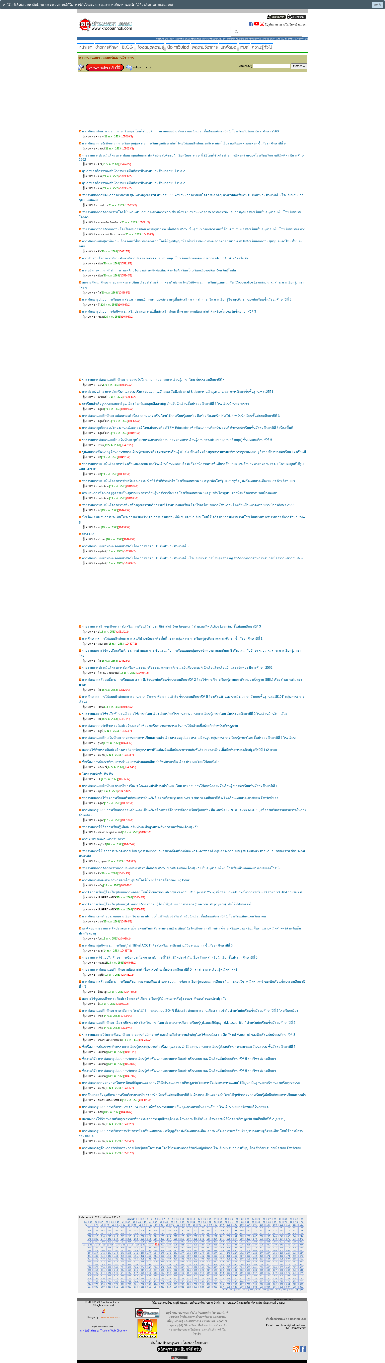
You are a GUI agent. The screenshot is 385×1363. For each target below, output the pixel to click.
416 (123, 1253)
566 (242, 1264)
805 (295, 1284)
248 (109, 1239)
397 (215, 1250)
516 (129, 1261)
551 (142, 1264)
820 (175, 1287)
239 (268, 1236)
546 (109, 1264)
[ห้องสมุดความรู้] (150, 49)
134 (228, 1228)
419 (142, 1253)
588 (169, 1267)
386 (142, 1250)
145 (301, 1228)
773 (301, 1281)
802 (275, 1284)
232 (222, 1236)
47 (156, 1222)
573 (288, 1264)
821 (182, 1287)
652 (156, 1273)
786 (169, 1284)
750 (149, 1281)
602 (261, 1267)
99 (216, 1225)
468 (248, 1256)
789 (189, 1284)
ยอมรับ (377, 4)
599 (242, 1267)
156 (156, 1230)
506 (281, 1259)
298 (222, 1242)
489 (169, 1259)
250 (123, 1239)
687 (169, 1276)
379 (96, 1250)
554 (162, 1264)
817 (156, 1287)
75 (86, 1225)
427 (195, 1253)
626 (202, 1270)
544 (96, 1264)
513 (109, 1261)
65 (253, 1222)
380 (103, 1250)
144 (295, 1228)
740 (301, 1278)
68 (269, 1222)
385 (136, 1250)
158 (169, 1230)
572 (281, 1264)
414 (109, 1253)
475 (295, 1256)
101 (228, 1225)
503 (261, 1259)
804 (288, 1284)
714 (129, 1278)
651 (149, 1273)
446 (103, 1256)
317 (124, 1245)
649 (136, 1273)
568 (255, 1264)
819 (169, 1287)
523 (175, 1261)
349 (116, 1247)
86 (145, 1225)
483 (129, 1259)
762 (228, 1281)
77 (97, 1225)
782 (142, 1284)
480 (109, 1259)
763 (235, 1281)
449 (123, 1256)
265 (222, 1239)
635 (261, 1270)
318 (131, 1245)
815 (142, 1287)
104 (248, 1225)
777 (109, 1284)
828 (228, 1287)
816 (149, 1287)
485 (142, 1259)
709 (96, 1278)
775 (96, 1284)
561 (209, 1264)
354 (149, 1247)
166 (222, 1230)
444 (89, 1256)
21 (237, 1219)
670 (275, 1273)
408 (288, 1250)
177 (295, 1230)
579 (109, 1267)
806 (301, 1284)
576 (89, 1267)
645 (109, 1273)
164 (209, 1230)
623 (182, 1270)
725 (202, 1278)
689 (182, 1276)
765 (248, 1281)
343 (295, 1245)
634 (255, 1270)
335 (242, 1245)
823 (195, 1287)
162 (195, 1230)
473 (281, 1256)
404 (261, 1250)
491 (182, 1259)
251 (129, 1239)
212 (89, 1236)
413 (103, 1253)
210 (295, 1233)
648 (129, 1273)
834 (268, 1287)
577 (96, 1267)
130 (202, 1228)
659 (202, 1273)
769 (275, 1281)
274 (281, 1239)
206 (268, 1233)
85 (140, 1225)
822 (189, 1287)
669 (268, 1273)
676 (96, 1276)
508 (295, 1259)
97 (205, 1225)
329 (202, 1245)
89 (162, 1225)
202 (242, 1233)
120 (136, 1228)
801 (268, 1284)
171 (255, 1230)
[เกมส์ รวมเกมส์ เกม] (244, 49)
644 (103, 1273)
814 (136, 1287)
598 (235, 1267)
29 (280, 1219)
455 (162, 1256)
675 (89, 1276)
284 (129, 1242)
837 (288, 1287)
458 (182, 1256)
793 (215, 1284)
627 (209, 1270)
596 (222, 1267)
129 (195, 1228)
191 (169, 1233)
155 (149, 1230)
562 (215, 1264)
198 (215, 1233)
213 (96, 1236)
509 (301, 1259)
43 (134, 1222)
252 (136, 1239)
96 (200, 1225)
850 (291, 1290)
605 (281, 1267)
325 (175, 1245)
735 (268, 1278)
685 (156, 1276)
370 (255, 1247)
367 (235, 1247)
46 (150, 1222)
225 (175, 1236)
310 (301, 1242)
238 (261, 1236)
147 (96, 1230)
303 (255, 1242)
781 (136, 1284)
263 (209, 1239)
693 (209, 1276)
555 (169, 1264)
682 (136, 1276)
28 (275, 1219)
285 (136, 1242)
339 (268, 1245)
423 (169, 1253)
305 (268, 1242)
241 (281, 1236)
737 (281, 1278)
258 (175, 1239)
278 (89, 1242)
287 (149, 1242)
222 (156, 1236)
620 (162, 1270)
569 (261, 1264)
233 (228, 1236)
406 (275, 1250)
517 (136, 1261)
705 (288, 1276)
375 (288, 1247)
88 (156, 1225)
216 (116, 1236)
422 (162, 1253)
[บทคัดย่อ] (228, 49)
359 (182, 1247)
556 (175, 1264)
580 (116, 1267)
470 (261, 1256)
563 (222, 1264)
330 (209, 1245)
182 (109, 1233)
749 (142, 1281)
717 (149, 1278)
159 (175, 1230)
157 (162, 1230)
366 (228, 1247)
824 (202, 1287)
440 (281, 1253)
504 (268, 1259)
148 (103, 1230)
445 (96, 1256)
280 (103, 1242)
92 (178, 1225)
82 (124, 1225)
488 (162, 1259)
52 (183, 1222)
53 (188, 1222)
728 (222, 1278)
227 (189, 1236)
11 (183, 1219)
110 (288, 1225)
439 (275, 1253)
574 (295, 1264)
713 (123, 1278)
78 (102, 1225)
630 (228, 1270)
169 (242, 1230)
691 (195, 1276)
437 (261, 1253)
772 (295, 1281)
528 (209, 1261)
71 (286, 1222)
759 (209, 1281)
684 (149, 1276)
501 (248, 1259)
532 (235, 1261)
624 (189, 1270)
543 (89, 1264)
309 (295, 1242)
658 (195, 1273)
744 (109, 1281)
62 (237, 1222)
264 (215, 1239)
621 (169, 1270)
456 (169, 1256)
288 (156, 1242)
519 (149, 1261)
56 (204, 1222)
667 (255, 1273)
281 (109, 1242)
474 (288, 1256)
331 (215, 1245)
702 (268, 1276)
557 (182, 1264)
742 (96, 1281)
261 (195, 1239)
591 (189, 1267)
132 (215, 1228)
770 (281, 1281)
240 (275, 1236)
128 (189, 1228)
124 (162, 1228)
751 (156, 1281)
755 (182, 1281)
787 (175, 1284)
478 (96, 1259)
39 (112, 1222)
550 (136, 1264)
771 (288, 1281)
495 (209, 1259)
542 (301, 1261)
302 (248, 1242)
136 (242, 1228)
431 (222, 1253)
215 (109, 1236)
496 (215, 1259)
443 (301, 1253)
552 (149, 1264)
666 (248, 1273)
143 (288, 1228)
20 (231, 1219)
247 (103, 1239)
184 (123, 1233)
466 (235, 1256)
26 (264, 1219)
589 (175, 1267)
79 (107, 1225)
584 (142, 1267)
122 (149, 1228)
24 (253, 1219)
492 (189, 1259)
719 (162, 1278)
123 (156, 1228)
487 (156, 1259)
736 (275, 1278)
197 (209, 1233)
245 (89, 1239)
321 (151, 1245)
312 (91, 1245)
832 (255, 1287)
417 (129, 1253)
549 (129, 1264)
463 (215, 1256)
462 (209, 1256)
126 (175, 1228)
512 (103, 1261)
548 (123, 1264)
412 (96, 1253)
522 (169, 1261)
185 (129, 1233)
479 (103, 1259)
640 (295, 1270)
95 (194, 1225)
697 (235, 1276)
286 (142, 1242)
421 (156, 1253)
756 (189, 1281)
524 (182, 1261)
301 (242, 1242)
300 (235, 1242)
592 (195, 1267)
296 (209, 1242)
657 (189, 1273)
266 (228, 1239)
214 (103, 1236)
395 (202, 1250)
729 (228, 1278)
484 (136, 1259)
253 (142, 1239)
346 (96, 1247)
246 (96, 1239)
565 (235, 1264)
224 (169, 1236)
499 (235, 1259)
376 (295, 1247)
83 (129, 1225)
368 (242, 1247)
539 (281, 1261)
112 (301, 1225)
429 (209, 1253)
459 (189, 1256)
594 (209, 1267)
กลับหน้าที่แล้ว (143, 67)
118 (123, 1228)
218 (129, 1236)
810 (109, 1287)
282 (116, 1242)
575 (301, 1264)
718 (156, 1278)
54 (193, 1222)
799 (255, 1284)
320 (144, 1245)
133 (222, 1228)
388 (156, 1250)
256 (162, 1239)
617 (142, 1270)
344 (301, 1245)
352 (136, 1247)
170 (248, 1230)
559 (195, 1264)
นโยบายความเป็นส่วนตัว (159, 4)
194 (189, 1233)
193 (182, 1233)
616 (136, 1270)
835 (275, 1287)
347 (103, 1247)
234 (235, 1236)
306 (275, 1242)
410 (301, 1250)
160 (182, 1230)
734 (261, 1278)
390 (169, 1250)
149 (109, 1230)
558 (189, 1264)
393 (189, 1250)
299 (228, 1242)
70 (280, 1222)
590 (182, 1267)
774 (89, 1284)
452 (142, 1256)
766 (255, 1281)
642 (89, 1273)
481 (116, 1259)
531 (228, 1261)
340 (275, 1245)
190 (162, 1233)
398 (222, 1250)
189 (156, 1233)
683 (142, 1276)
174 (275, 1230)
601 (255, 1267)
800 (261, 1284)
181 (103, 1233)
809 (103, 1287)
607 (295, 1267)
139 (261, 1228)
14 (199, 1219)
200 (228, 1233)
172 (261, 1230)
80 (113, 1225)
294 (195, 1242)
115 (103, 1228)
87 (151, 1225)
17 (215, 1219)
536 (261, 1261)
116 (109, 1228)
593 (202, 1267)
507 (288, 1259)
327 (189, 1245)
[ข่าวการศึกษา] (107, 49)
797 (242, 1284)
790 (195, 1284)
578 (103, 1267)
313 (98, 1245)
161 (189, 1230)
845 (258, 1290)
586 (156, 1267)
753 (169, 1281)
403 (255, 1250)
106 (261, 1225)
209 (288, 1233)
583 (136, 1267)
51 (177, 1222)
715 (136, 1278)
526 (195, 1261)
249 (116, 1239)
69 (275, 1222)
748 (136, 1281)
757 (195, 1281)
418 (136, 1253)
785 (162, 1284)
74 (302, 1222)
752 (162, 1281)
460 (195, 1256)
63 (242, 1222)
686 (162, 1276)
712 (116, 1278)
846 (264, 1290)
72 (291, 1222)
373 (275, 1247)
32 (296, 1219)
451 (136, 1256)
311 (85, 1245)
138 (255, 1228)
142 (281, 1228)
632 (242, 1270)
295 (202, 1242)
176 (288, 1230)
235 (242, 1236)
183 (116, 1233)
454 (156, 1256)
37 (101, 1222)
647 (123, 1273)
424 (175, 1253)
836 (281, 1287)
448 (116, 1256)
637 (275, 1270)
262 (202, 1239)
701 (261, 1276)
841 (231, 1290)
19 (226, 1219)
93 (183, 1225)
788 (182, 1284)
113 (89, 1228)
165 (215, 1230)
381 (109, 1250)
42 (129, 1222)
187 (142, 1233)
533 (242, 1261)
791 (202, 1284)
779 (123, 1284)
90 (167, 1225)
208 (281, 1233)
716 (142, 1278)
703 (275, 1276)
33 (302, 1219)
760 (215, 1281)
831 (248, 1287)
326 (182, 1245)
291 (175, 1242)
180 (96, 1233)
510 (89, 1261)
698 (242, 1276)
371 (261, 1247)
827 (222, 1287)
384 (129, 1250)
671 (281, 1273)
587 (162, 1267)
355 (156, 1247)
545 (103, 1264)
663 (228, 1273)
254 (149, 1239)
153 (136, 1230)
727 (215, 1278)
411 (89, 1253)
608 (301, 1267)
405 (268, 1250)
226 (182, 1236)
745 (116, 1281)
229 (202, 1236)
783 (149, 1284)
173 (268, 1230)
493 (195, 1259)
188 (149, 1233)
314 (104, 1245)
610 (96, 1270)
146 (89, 1230)
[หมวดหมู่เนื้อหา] (177, 49)
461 (202, 1256)
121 (142, 1228)
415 (116, 1253)
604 (275, 1267)
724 (195, 1278)
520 (156, 1261)
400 (235, 1250)
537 (268, 1261)
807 (89, 1287)
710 (103, 1278)
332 (222, 1245)
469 (255, 1256)
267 (235, 1239)
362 (202, 1247)
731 (242, 1278)
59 (221, 1222)
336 (248, 1245)
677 (103, 1276)
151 (123, 1230)
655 (175, 1273)
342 (288, 1245)
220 (142, 1236)
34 (85, 1222)
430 (215, 1253)
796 (235, 1284)
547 (116, 1264)
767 (261, 1281)
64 (248, 1222)
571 (275, 1264)
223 (162, 1236)
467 (242, 1256)
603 (268, 1267)
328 (195, 1245)
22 (242, 1219)
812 (123, 1287)
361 (195, 1247)
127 (182, 1228)
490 (175, 1259)
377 (301, 1247)
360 (189, 1247)
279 (96, 1242)
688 (175, 1276)
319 (138, 1245)
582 (129, 1267)
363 (209, 1247)
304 (261, 1242)
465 (228, 1256)
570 (268, 1264)
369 (248, 1247)
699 (248, 1276)
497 (222, 1259)
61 (231, 1222)
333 (228, 1245)
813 (129, 1287)
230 (209, 1236)
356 (162, 1247)
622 (175, 1270)
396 (209, 1250)
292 (182, 1242)
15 (204, 1219)
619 (156, 1270)
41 (123, 1222)
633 (248, 1270)
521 (162, 1261)
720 (169, 1278)
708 (89, 1278)
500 (242, 1259)
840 (225, 1290)
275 (288, 1239)
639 (288, 1270)
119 (129, 1228)
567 (248, 1264)
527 (202, 1261)
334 (235, 1245)
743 (103, 1281)
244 (301, 1236)
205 (261, 1233)
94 (189, 1225)
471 (268, 1256)
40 (118, 1222)
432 (228, 1253)
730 (235, 1278)
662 (222, 1273)
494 (202, 1259)
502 (255, 1259)
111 (295, 1225)
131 (209, 1228)
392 (182, 1250)
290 (169, 1242)
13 (193, 1219)
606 (288, 1267)
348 (109, 1247)
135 (235, 1228)
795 (228, 1284)
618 (149, 1270)
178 (301, 1230)
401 (242, 1250)
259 (182, 1239)
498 (228, 1259)
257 (169, 1239)
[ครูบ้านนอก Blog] (127, 49)
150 (116, 1230)
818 (162, 1287)
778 (116, 1284)
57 (210, 1222)
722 (182, 1278)
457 (175, 1256)
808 (96, 1287)
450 (129, 1256)
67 (264, 1222)
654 (169, 1273)
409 (295, 1250)
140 (268, 1228)
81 (118, 1225)
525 (189, 1261)
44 (139, 1222)
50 (172, 1222)
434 (242, 1253)
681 (129, 1276)
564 (228, 1264)
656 (182, 1273)
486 (149, 1259)
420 (149, 1253)
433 (235, 1253)
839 (301, 1287)
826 (215, 1287)
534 (248, 1261)
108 (275, 1225)
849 (284, 1290)
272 (268, 1239)
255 (156, 1239)
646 (116, 1273)
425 (182, 1253)
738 (288, 1278)
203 (248, 1233)
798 (248, 1284)
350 (123, 1247)
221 (149, 1236)
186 (136, 1233)
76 (91, 1225)
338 (261, 1245)
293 (189, 1242)
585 (149, 1267)
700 (255, 1276)
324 (169, 1245)
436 (255, 1253)
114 (96, 1228)
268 (242, 1239)
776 (103, 1284)
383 (123, 1250)
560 (202, 1264)
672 (288, 1273)
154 (142, 1230)
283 (123, 1242)
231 (215, 1236)
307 (281, 1242)
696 (228, 1276)
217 (123, 1236)
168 (235, 1230)
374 (281, 1247)
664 (235, 1273)
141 (275, 1228)
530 (222, 1261)
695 (222, 1276)
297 (215, 1242)
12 (188, 1219)
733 (255, 1278)
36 (96, 1222)
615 (129, 1270)
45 (145, 1222)
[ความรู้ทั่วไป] (262, 49)
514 (116, 1261)
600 (248, 1267)
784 (156, 1284)
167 (228, 1230)
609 (89, 1270)
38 (107, 1222)
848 (278, 1290)
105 (255, 1225)
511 (96, 1261)
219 (136, 1236)
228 (195, 1236)
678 (109, 1276)
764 (242, 1281)
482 (123, 1259)
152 (129, 1230)
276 (295, 1239)
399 (228, 1250)
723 (189, 1278)
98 (210, 1225)
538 (275, 1261)
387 (149, 1250)
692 (202, 1276)
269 (248, 1239)
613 (116, 1270)
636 (268, 1270)
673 (295, 1273)
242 (288, 1236)
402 (248, 1250)
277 (301, 1239)
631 (235, 1270)
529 (215, 1261)
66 (258, 1222)
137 (248, 1228)
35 (91, 1222)
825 (209, 1287)
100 (222, 1225)
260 (189, 1239)
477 (89, 1259)
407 (281, 1250)
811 (116, 1287)
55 (199, 1222)
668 (261, 1273)
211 (301, 1233)
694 (215, 1276)
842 (238, 1290)
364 (215, 1247)
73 (296, 1222)
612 (109, 1270)
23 (248, 1219)
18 (221, 1219)
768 (268, 1281)
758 (202, 1281)
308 (288, 1242)
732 (248, 1278)
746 (123, 1281)
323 (162, 1245)
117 (116, 1228)
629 (222, 1270)
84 (135, 1225)
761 (222, 1281)
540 (288, 1261)
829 (235, 1287)
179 (89, 1233)
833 (261, 1287)
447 (109, 1256)
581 (123, 1267)
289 (162, 1242)
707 (301, 1276)
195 (195, 1233)
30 (286, 1219)
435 (248, 1253)
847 (271, 1290)
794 (222, 1284)
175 (281, 1230)
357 (169, 1247)
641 (301, 1270)
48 (161, 1222)
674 (301, 1273)
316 (118, 1245)
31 (291, 1219)
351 (129, 1247)
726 (209, 1278)
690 (189, 1276)
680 (123, 1276)
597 (228, 1267)
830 (242, 1287)
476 (301, 1256)
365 (222, 1247)
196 (202, 1233)
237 (255, 1236)
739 (295, 1278)
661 (215, 1273)
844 (251, 1290)
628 (215, 1270)
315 (111, 1245)
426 (189, 1253)
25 (258, 1219)
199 (222, 1233)
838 (295, 1287)
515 (123, 1261)
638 (281, 1270)
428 (202, 1253)
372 (268, 1247)
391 (175, 1250)
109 (281, 1225)
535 (255, 1261)
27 (269, 1219)
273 (275, 1239)
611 (103, 1270)
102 (235, 1225)
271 (261, 1239)
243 (295, 1236)
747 (129, 1281)
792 (209, 1284)
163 (202, 1230)
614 (123, 1270)
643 (96, 1273)
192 (175, 1233)
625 (195, 1270)
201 (235, 1233)
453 (149, 1256)
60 (226, 1222)
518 (142, 1261)
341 (281, 1245)
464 (222, 1256)
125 (169, 1228)
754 (175, 1281)
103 (242, 1225)
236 (248, 1236)
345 (89, 1247)
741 (89, 1281)
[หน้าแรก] (85, 49)
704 (281, 1276)
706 (295, 1276)
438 (268, 1253)
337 (255, 1245)
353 (142, 1247)
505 (275, 1259)
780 (129, 1284)
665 (242, 1273)
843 (245, 1290)
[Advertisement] (151, 100)
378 (89, 1250)
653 (162, 1273)
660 (209, 1273)
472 (275, 1256)
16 (210, 1219)
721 (175, 1278)
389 (162, 1250)
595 (215, 1267)
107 (268, 1225)
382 (116, 1250)
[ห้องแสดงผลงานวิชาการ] (204, 49)
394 (195, 1250)
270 (255, 1239)
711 (109, 1278)
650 (142, 1273)
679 (116, 1276)
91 (172, 1225)
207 (275, 1233)
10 (177, 1219)
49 (166, 1222)
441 (288, 1253)
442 (295, 1253)
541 (295, 1261)
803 (281, 1284)
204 (255, 1233)
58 (215, 1222)
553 (156, 1264)
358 (175, 1247)
